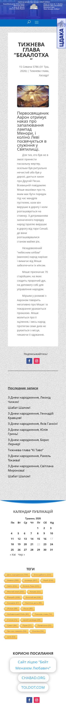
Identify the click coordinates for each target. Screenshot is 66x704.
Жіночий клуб (15, 592)
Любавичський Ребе (18, 614)
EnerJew (38, 631)
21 (31, 544)
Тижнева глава (39, 71)
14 (31, 538)
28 (31, 549)
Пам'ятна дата (33, 603)
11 (12, 538)
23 (44, 544)
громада (31, 580)
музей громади (32, 620)
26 (19, 549)
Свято (12, 586)
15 (38, 538)
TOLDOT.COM (33, 687)
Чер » (21, 554)
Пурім (27, 626)
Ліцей (48, 580)
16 (44, 538)
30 (44, 549)
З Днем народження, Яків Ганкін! (33, 423)
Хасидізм (13, 603)
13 (25, 538)
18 (12, 544)
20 (25, 544)
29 (38, 549)
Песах (28, 609)
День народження (17, 575)
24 (51, 544)
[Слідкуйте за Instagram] (37, 361)
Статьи (12, 620)
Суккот (12, 626)
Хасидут (44, 75)
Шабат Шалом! (19, 407)
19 (19, 544)
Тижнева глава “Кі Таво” (25, 450)
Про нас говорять (16, 631)
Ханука (35, 592)
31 (51, 549)
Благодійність (42, 575)
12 (19, 538)
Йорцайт (13, 597)
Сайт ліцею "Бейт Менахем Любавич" (33, 665)
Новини (13, 580)
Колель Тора (31, 586)
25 (12, 549)
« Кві (13, 554)
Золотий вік (33, 597)
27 (25, 549)
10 (51, 533)
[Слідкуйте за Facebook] (29, 361)
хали (11, 637)
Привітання (44, 626)
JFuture (12, 609)
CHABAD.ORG (33, 677)
